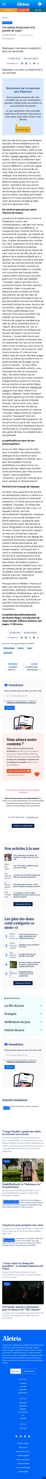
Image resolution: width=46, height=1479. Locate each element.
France (6, 1161)
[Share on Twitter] (30, 63)
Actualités (23, 1383)
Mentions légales (23, 1456)
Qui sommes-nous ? (23, 1452)
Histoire (21, 648)
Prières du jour (14, 1030)
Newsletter (23, 1403)
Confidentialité (23, 1472)
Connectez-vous (32, 817)
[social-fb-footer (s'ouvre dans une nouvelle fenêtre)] (21, 1436)
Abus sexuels (9, 1240)
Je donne (22, 10)
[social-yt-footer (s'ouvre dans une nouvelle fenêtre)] (17, 1436)
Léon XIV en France (11, 1202)
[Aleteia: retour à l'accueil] (23, 4)
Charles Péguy (9, 648)
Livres (6, 1108)
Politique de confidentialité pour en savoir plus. (21, 703)
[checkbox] (5, 701)
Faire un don (22, 129)
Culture (5, 18)
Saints (29, 648)
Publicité (23, 1418)
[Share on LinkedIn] (26, 63)
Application (23, 1406)
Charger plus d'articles (23, 904)
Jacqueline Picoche (26, 35)
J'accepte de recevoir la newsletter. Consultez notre (22, 702)
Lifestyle (23, 1386)
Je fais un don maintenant (17, 771)
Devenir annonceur (23, 1460)
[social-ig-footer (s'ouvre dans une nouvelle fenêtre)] (29, 1436)
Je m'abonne (8, 10)
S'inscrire (9, 708)
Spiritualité (8, 653)
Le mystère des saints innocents (19, 614)
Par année (23, 1428)
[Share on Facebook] (22, 63)
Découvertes (23, 1393)
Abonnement (23, 1412)
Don (23, 1415)
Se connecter (29, 1371)
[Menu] (8, 4)
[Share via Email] (34, 63)
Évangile (10, 1014)
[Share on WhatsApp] (38, 63)
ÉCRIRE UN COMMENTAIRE (23, 826)
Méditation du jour (17, 1022)
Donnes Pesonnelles (23, 1468)
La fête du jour (14, 1005)
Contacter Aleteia (23, 1464)
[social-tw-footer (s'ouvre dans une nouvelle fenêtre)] (25, 1436)
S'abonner (15, 1371)
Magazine (23, 1409)
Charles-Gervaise (19, 156)
